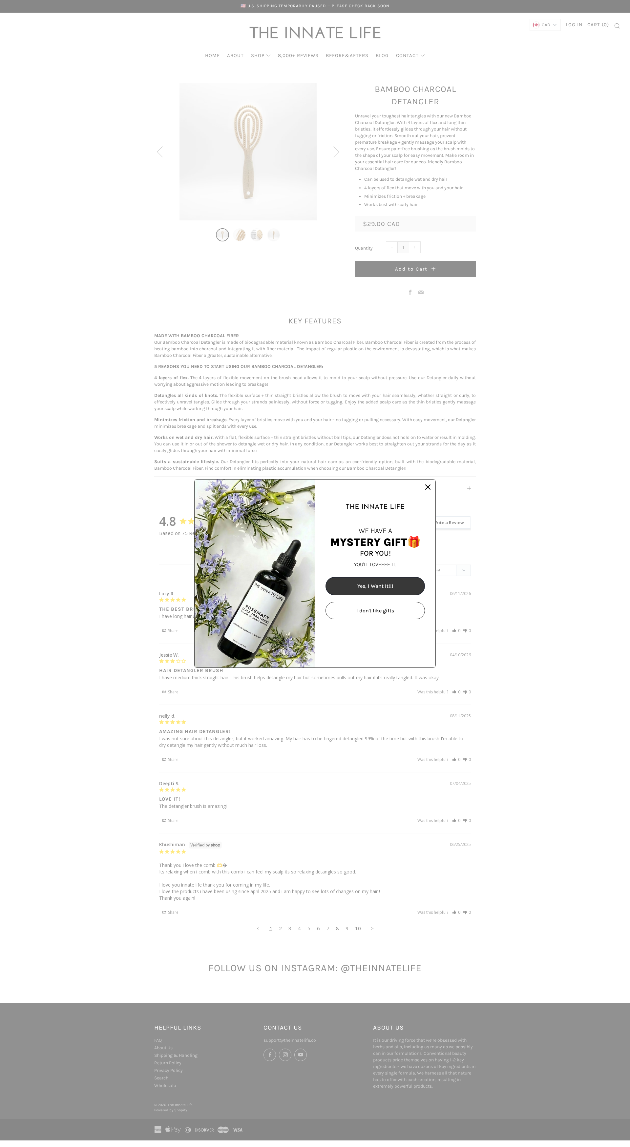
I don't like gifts (375, 610)
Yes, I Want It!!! (375, 586)
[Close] (428, 487)
